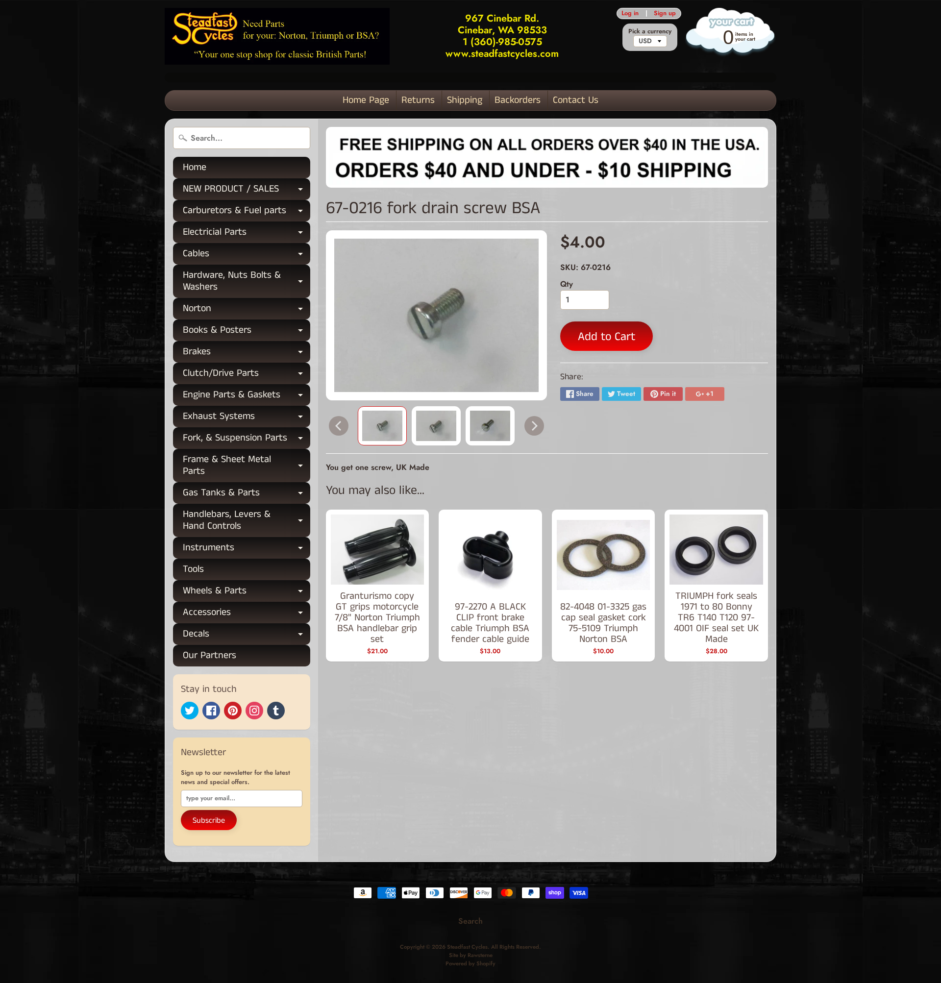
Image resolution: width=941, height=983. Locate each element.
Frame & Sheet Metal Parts (246, 466)
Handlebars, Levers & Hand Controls (246, 521)
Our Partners (209, 655)
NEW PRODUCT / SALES (246, 191)
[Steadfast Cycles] (277, 36)
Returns (418, 100)
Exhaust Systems (246, 418)
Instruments (246, 550)
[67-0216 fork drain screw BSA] (382, 425)
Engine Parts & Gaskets (246, 397)
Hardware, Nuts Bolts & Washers (246, 281)
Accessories (246, 614)
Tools (193, 569)
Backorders (518, 100)
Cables (246, 255)
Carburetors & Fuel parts (246, 212)
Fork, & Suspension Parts (246, 440)
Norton (246, 310)
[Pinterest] (233, 710)
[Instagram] (254, 710)
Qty (566, 284)
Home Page (366, 100)
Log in (630, 13)
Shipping (464, 100)
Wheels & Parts (246, 593)
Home (194, 167)
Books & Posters (246, 332)
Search (470, 921)
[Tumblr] (276, 710)
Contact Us (575, 100)
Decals (246, 636)
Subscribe (209, 820)
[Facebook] (211, 710)
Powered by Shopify (470, 963)
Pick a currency (649, 31)
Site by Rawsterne (471, 955)
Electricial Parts (246, 234)
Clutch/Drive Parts (246, 375)
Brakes (246, 353)
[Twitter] (189, 710)
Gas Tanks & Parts (246, 495)
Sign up (665, 13)
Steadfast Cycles (467, 947)
